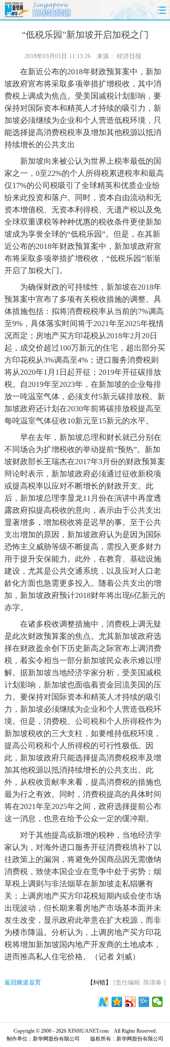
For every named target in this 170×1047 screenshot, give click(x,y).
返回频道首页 (22, 982)
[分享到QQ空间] (117, 1002)
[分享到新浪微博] (130, 1002)
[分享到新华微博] (103, 1002)
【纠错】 (99, 982)
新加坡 (51, 8)
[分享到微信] (157, 1002)
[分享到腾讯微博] (144, 1002)
